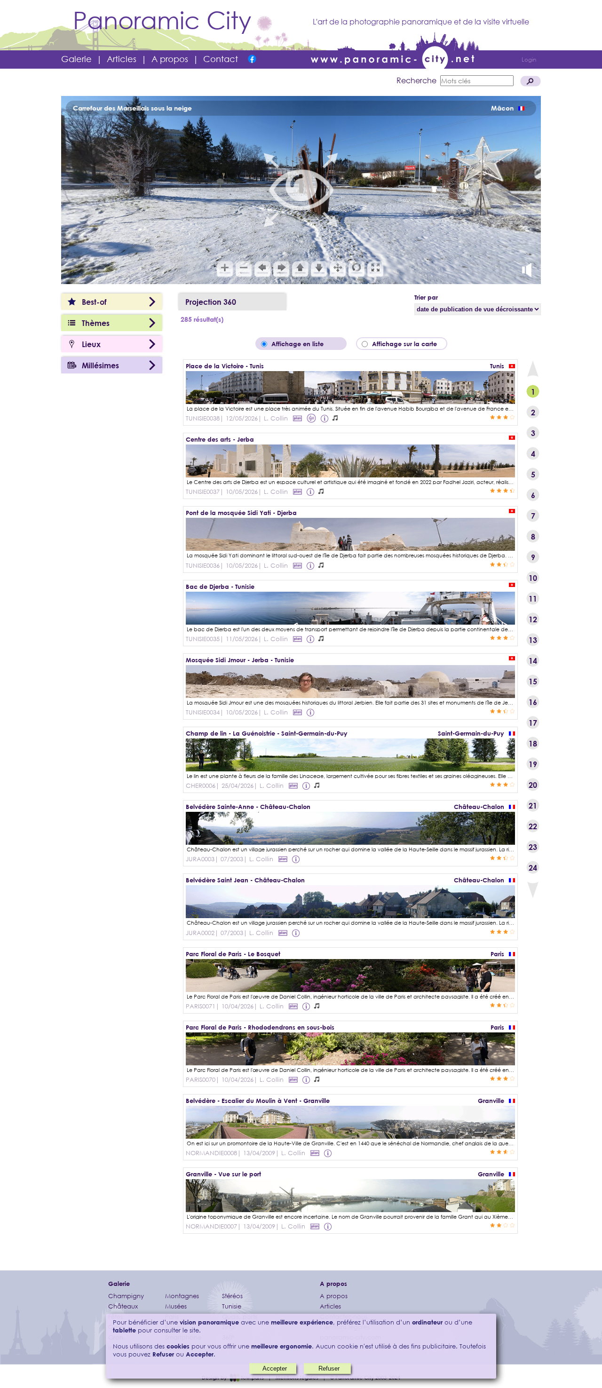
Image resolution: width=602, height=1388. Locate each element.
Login (529, 59)
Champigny (126, 1296)
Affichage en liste (304, 344)
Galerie (76, 59)
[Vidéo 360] (311, 418)
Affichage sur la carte (407, 344)
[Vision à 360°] (350, 401)
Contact (220, 59)
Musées (176, 1306)
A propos (169, 59)
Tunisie (231, 1306)
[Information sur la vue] (325, 418)
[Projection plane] (297, 418)
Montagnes (182, 1296)
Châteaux (123, 1306)
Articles (121, 59)
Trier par (426, 297)
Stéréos (232, 1296)
